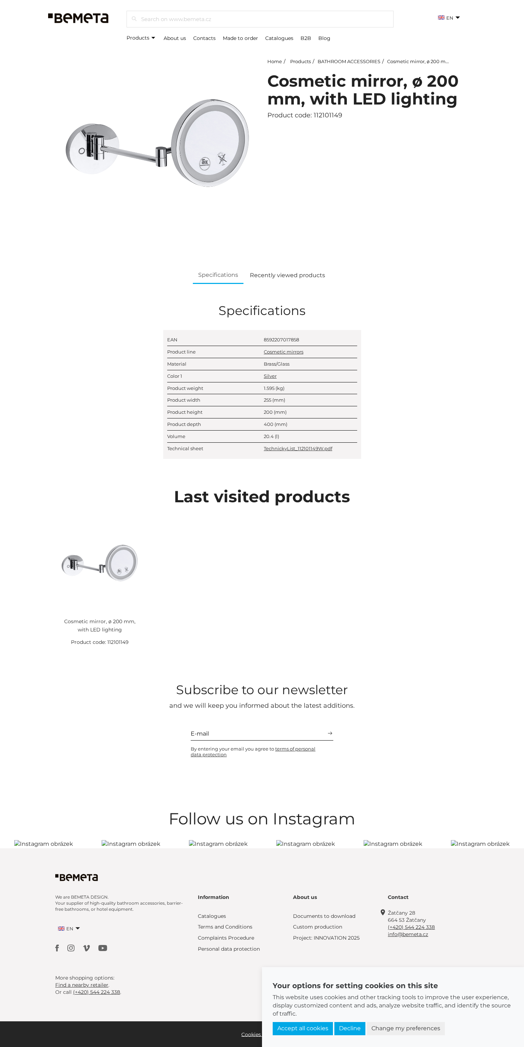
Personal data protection (229, 949)
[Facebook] (57, 947)
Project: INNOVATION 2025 (326, 938)
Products (139, 38)
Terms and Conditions (225, 927)
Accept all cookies (302, 1028)
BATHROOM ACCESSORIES (349, 61)
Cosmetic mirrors (283, 352)
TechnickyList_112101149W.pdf (298, 448)
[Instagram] (71, 947)
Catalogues (279, 38)
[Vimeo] (87, 947)
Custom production (317, 927)
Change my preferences (405, 1028)
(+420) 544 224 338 (411, 927)
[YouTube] (102, 947)
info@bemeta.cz (408, 934)
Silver (270, 376)
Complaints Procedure (226, 938)
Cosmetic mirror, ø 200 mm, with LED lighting (440, 61)
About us (175, 38)
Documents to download (324, 916)
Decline (350, 1028)
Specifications (218, 274)
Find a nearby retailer (81, 985)
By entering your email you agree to (253, 751)
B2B (305, 38)
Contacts (204, 38)
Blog (324, 38)
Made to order (240, 38)
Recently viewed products (287, 275)
